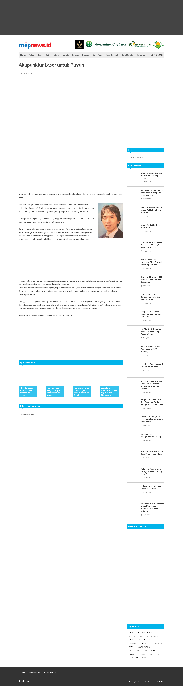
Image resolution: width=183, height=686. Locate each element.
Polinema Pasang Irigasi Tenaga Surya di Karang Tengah (151, 471)
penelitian (134, 651)
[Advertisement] (91, 17)
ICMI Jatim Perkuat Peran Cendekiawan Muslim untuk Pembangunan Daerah (151, 385)
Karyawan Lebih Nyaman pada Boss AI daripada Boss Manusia (152, 192)
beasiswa (133, 658)
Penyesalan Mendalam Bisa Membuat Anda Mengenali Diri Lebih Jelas (152, 402)
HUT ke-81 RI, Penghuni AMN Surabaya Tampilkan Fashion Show (152, 331)
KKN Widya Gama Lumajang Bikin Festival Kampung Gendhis (81, 391)
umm (131, 654)
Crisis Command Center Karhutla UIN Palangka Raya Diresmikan (151, 244)
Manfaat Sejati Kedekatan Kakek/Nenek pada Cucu (152, 452)
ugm (131, 633)
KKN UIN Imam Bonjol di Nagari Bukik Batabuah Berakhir (53, 391)
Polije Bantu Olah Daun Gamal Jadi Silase (151, 487)
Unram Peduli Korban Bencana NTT (150, 226)
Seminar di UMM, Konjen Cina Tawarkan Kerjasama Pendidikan (152, 419)
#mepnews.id (135, 636)
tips (131, 647)
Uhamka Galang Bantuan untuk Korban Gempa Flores (26, 391)
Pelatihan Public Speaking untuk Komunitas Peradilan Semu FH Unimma (152, 507)
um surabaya (152, 636)
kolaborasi (144, 640)
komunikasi (156, 643)
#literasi (154, 654)
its (155, 640)
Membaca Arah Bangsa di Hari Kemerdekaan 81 (152, 365)
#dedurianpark (145, 633)
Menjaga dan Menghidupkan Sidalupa (151, 435)
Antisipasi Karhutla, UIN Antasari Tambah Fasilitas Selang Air (152, 279)
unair (132, 640)
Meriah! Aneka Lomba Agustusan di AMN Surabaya (150, 349)
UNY (153, 651)
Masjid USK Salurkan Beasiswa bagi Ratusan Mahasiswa (109, 391)
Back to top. (25, 681)
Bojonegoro (143, 647)
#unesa (143, 643)
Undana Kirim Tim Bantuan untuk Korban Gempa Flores (150, 297)
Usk (144, 658)
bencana (142, 654)
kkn (145, 651)
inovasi (132, 643)
